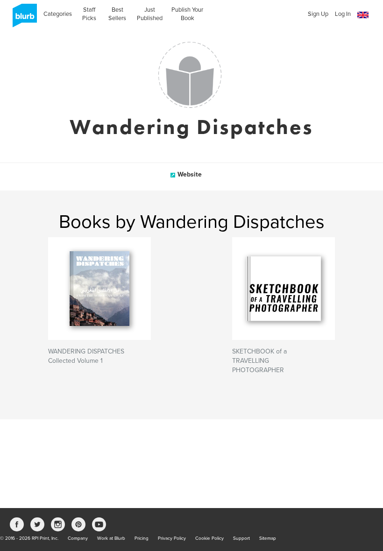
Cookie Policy (209, 538)
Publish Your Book (187, 14)
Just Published (150, 14)
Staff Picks (89, 14)
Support (241, 538)
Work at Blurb (111, 538)
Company (78, 538)
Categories (57, 14)
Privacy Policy (172, 538)
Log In (343, 14)
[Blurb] (22, 18)
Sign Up (318, 14)
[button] (363, 15)
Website (189, 174)
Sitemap (267, 538)
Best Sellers (117, 14)
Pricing (142, 538)
